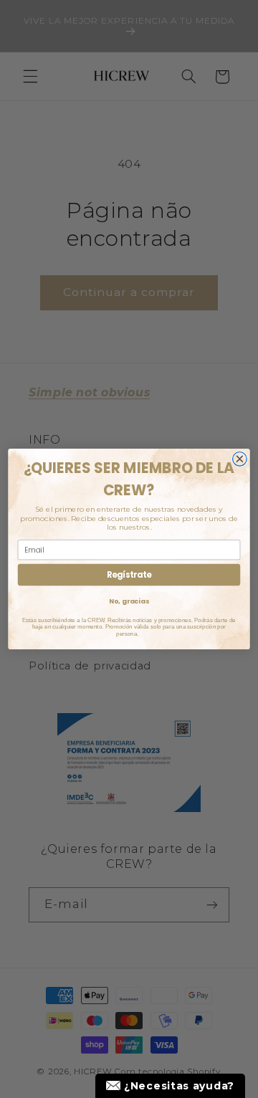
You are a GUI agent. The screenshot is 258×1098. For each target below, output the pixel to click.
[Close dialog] (240, 459)
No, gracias (128, 601)
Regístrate (129, 575)
